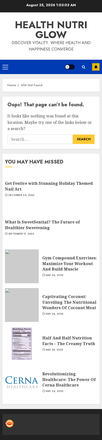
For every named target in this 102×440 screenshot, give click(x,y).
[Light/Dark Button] (70, 66)
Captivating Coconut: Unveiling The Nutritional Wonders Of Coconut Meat (69, 302)
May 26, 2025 (54, 275)
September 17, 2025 (21, 234)
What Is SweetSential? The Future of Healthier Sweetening (42, 224)
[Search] (83, 67)
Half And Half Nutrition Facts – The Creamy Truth (68, 340)
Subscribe (96, 67)
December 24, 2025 (21, 195)
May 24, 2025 (54, 391)
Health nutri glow (51, 30)
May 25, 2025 (54, 350)
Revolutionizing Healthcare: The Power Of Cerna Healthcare (69, 379)
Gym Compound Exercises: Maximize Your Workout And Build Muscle (69, 263)
